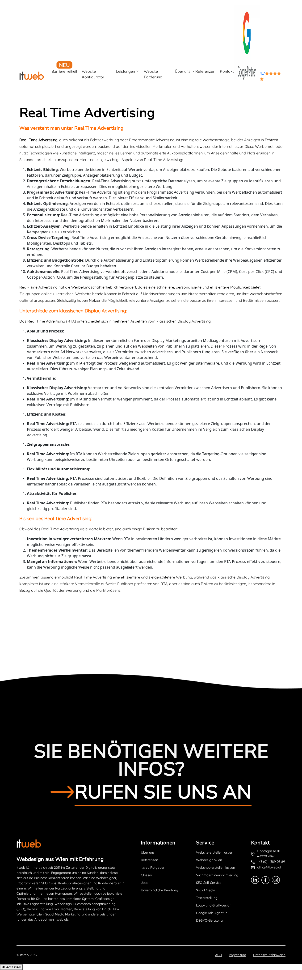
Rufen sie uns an (163, 792)
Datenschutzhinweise (269, 955)
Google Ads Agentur (211, 913)
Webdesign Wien (209, 860)
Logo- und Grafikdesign (213, 905)
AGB (218, 955)
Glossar (146, 875)
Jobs (144, 883)
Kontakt (227, 71)
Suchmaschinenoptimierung (217, 875)
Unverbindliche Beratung (159, 890)
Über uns (182, 71)
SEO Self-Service (208, 883)
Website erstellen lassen (214, 852)
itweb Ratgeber (152, 867)
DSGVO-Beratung (209, 920)
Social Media (205, 890)
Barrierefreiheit (64, 71)
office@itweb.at (269, 867)
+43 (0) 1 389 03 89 (271, 861)
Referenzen (205, 71)
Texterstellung (207, 898)
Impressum (237, 955)
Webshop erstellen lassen (215, 867)
